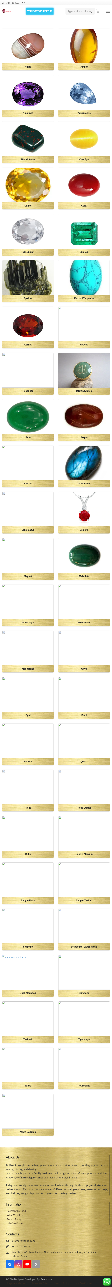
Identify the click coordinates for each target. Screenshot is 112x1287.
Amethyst (28, 113)
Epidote (28, 298)
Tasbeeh (28, 1039)
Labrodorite (84, 483)
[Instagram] (18, 1264)
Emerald (84, 252)
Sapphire (28, 946)
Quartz (84, 761)
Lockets (84, 530)
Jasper (84, 437)
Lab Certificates (15, 1223)
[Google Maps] (36, 1264)
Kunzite (28, 483)
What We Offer (15, 1215)
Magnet (28, 576)
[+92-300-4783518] (9, 1246)
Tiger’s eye (84, 1039)
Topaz (28, 1085)
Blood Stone (28, 159)
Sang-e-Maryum (84, 854)
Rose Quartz (84, 808)
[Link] (6, 11)
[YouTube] (27, 1264)
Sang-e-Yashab (84, 900)
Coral (84, 205)
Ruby (28, 854)
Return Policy (14, 1219)
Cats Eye (84, 159)
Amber (84, 67)
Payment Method (16, 1211)
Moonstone (28, 669)
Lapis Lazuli (28, 530)
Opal (28, 715)
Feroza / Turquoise (84, 298)
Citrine (28, 205)
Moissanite (84, 622)
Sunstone (84, 993)
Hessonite (27, 391)
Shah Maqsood (28, 993)
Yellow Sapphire (27, 1132)
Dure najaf (27, 252)
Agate (28, 67)
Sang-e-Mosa (28, 900)
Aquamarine (84, 113)
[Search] (90, 11)
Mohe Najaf (28, 622)
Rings (28, 808)
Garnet (28, 344)
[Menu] (108, 11)
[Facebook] (10, 1264)
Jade (28, 437)
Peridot (28, 761)
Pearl (84, 715)
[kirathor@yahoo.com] (9, 1241)
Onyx (84, 669)
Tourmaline (84, 1085)
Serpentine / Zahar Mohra (84, 946)
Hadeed (84, 344)
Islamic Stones (84, 391)
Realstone (46, 1279)
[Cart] (98, 11)
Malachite (84, 576)
